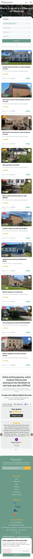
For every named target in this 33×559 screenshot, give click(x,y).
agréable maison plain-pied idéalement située (15, 260)
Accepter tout (16, 555)
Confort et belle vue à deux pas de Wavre (15, 228)
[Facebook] (14, 532)
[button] (15, 23)
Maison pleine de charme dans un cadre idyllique (15, 197)
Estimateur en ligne (16, 494)
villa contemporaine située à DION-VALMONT (16, 323)
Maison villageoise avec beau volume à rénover (14, 354)
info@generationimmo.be (23, 536)
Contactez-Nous (16, 492)
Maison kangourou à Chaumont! (13, 292)
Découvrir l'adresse (23, 71)
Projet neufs (16, 481)
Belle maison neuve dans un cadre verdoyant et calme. (16, 133)
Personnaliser (25, 551)
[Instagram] (16, 532)
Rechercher (16, 40)
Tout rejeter (7, 551)
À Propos (16, 486)
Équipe (16, 489)
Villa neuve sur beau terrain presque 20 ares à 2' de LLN (16, 100)
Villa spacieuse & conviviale (11, 165)
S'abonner (27, 468)
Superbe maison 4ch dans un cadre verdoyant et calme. (16, 68)
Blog (16, 484)
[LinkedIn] (19, 532)
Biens (16, 479)
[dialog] (16, 548)
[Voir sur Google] (16, 439)
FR (26, 2)
